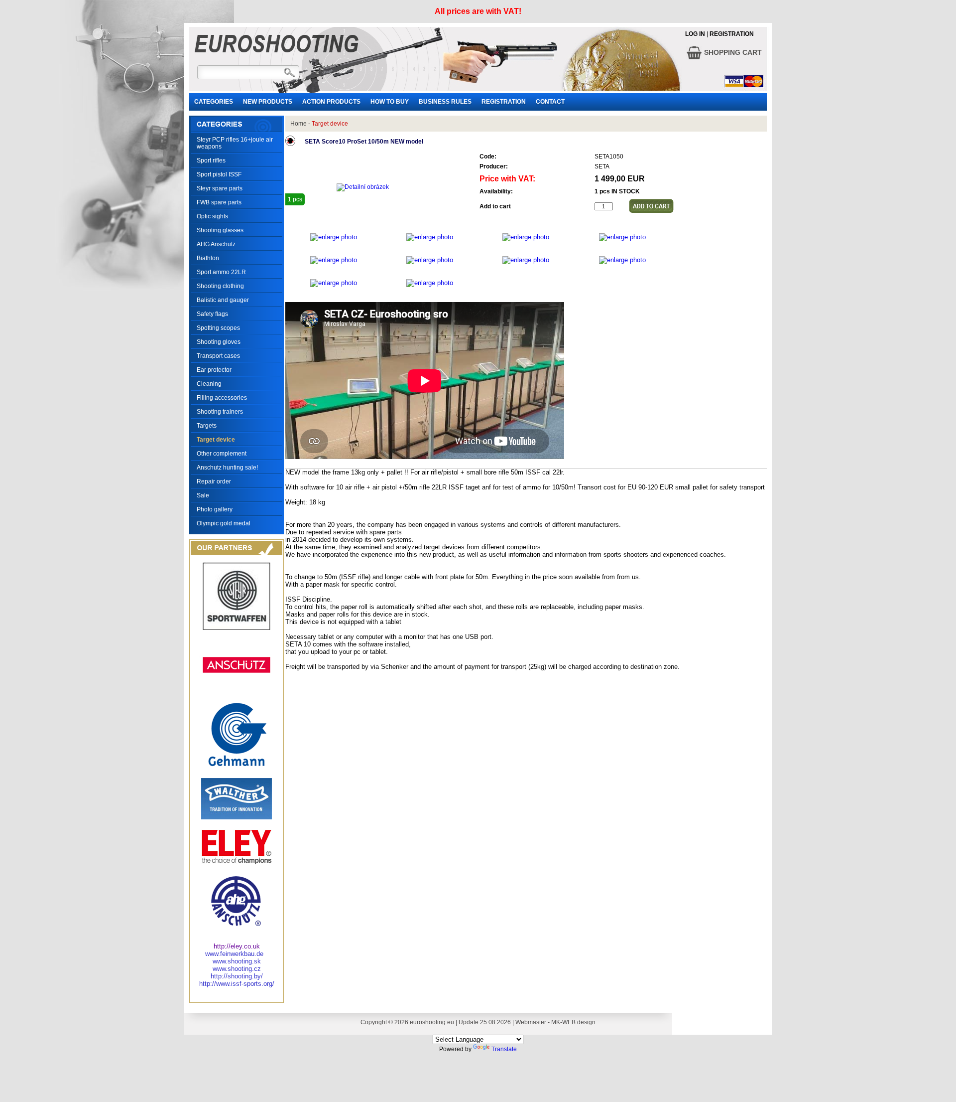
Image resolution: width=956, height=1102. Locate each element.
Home (298, 123)
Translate (504, 1049)
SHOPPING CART (732, 52)
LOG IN (695, 33)
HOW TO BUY (389, 101)
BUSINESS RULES (445, 101)
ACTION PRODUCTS (331, 101)
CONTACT (550, 101)
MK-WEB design (573, 1022)
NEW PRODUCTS (267, 101)
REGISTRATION (732, 33)
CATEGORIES (213, 101)
